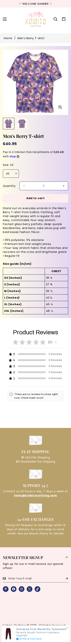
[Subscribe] (63, 578)
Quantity (9, 186)
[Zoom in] (60, 107)
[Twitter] (29, 589)
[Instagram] (21, 589)
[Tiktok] (37, 589)
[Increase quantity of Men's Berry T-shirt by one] (63, 186)
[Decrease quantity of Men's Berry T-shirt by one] (24, 186)
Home (8, 38)
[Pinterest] (6, 589)
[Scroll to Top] (64, 622)
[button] (63, 19)
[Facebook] (13, 589)
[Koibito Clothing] (35, 19)
